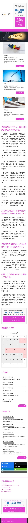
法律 (8, 426)
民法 (8, 417)
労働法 (8, 451)
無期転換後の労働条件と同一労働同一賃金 (12, 453)
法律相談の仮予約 (7, 390)
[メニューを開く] (1, 30)
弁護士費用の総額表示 (8, 384)
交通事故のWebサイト (8, 401)
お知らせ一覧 (22, 405)
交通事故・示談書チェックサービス (11, 395)
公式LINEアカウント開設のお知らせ (11, 379)
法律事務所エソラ (9, 14)
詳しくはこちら (20, 66)
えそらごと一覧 (22, 457)
